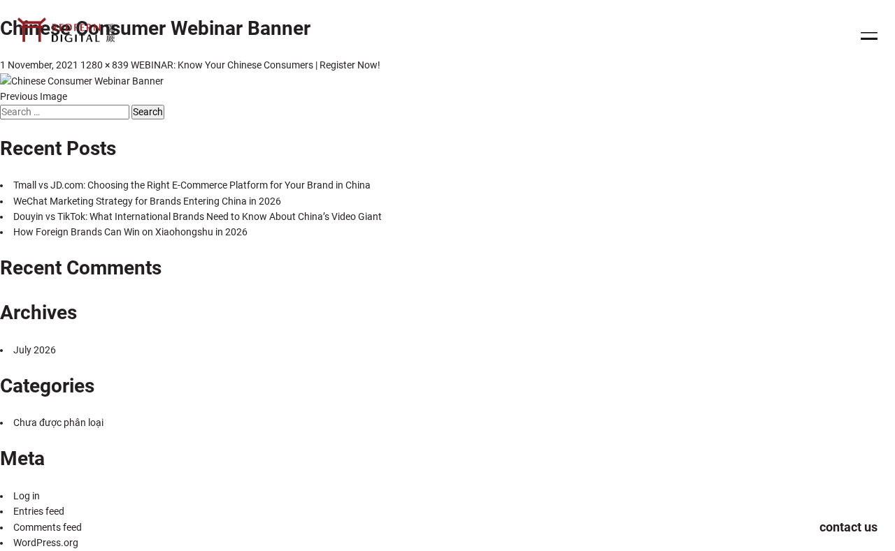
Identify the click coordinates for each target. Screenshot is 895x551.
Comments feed (47, 527)
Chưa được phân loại (58, 422)
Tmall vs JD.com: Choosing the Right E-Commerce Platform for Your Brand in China (192, 185)
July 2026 (34, 349)
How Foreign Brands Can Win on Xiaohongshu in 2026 (130, 231)
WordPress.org (45, 542)
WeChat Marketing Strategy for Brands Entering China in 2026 (147, 201)
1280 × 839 (104, 65)
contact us (848, 527)
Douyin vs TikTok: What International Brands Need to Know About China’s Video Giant (197, 216)
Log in (26, 495)
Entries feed (38, 511)
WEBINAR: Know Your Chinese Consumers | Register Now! (255, 65)
